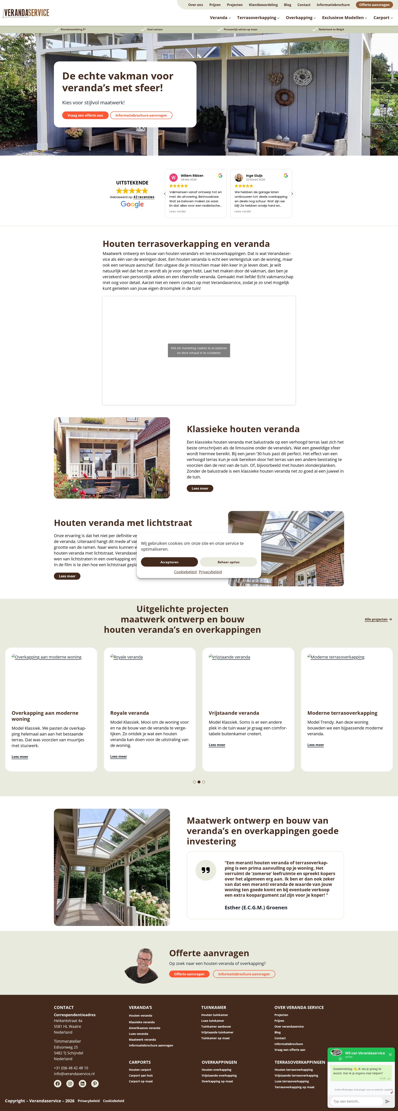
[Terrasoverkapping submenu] (278, 17)
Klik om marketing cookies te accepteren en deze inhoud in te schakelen (199, 350)
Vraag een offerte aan (85, 115)
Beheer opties (228, 562)
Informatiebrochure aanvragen (141, 115)
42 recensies (143, 197)
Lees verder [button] (210, 211)
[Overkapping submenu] (314, 17)
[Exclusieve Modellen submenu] (366, 17)
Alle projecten (376, 619)
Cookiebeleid (185, 571)
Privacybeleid (210, 571)
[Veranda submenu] (229, 17)
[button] (292, 194)
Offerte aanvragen (189, 974)
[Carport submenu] (392, 17)
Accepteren (169, 562)
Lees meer (200, 488)
